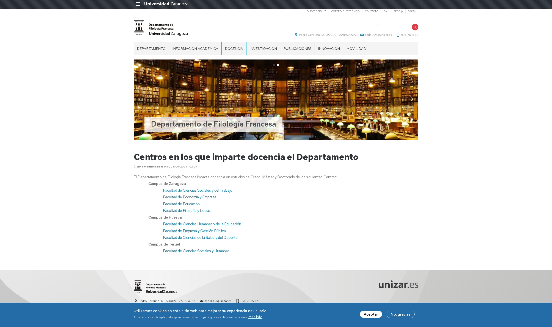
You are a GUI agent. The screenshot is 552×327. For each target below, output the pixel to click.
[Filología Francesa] (196, 286)
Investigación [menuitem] (263, 48)
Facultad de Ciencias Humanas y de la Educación (202, 224)
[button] (412, 99)
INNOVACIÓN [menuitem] (329, 48)
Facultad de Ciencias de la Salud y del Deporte (200, 237)
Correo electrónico (345, 11)
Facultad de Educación (181, 204)
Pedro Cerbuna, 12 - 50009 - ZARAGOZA (327, 35)
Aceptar (371, 314)
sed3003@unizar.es (378, 35)
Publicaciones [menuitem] (297, 48)
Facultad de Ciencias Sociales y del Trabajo (197, 190)
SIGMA (412, 11)
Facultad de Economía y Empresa (189, 197)
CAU (386, 11)
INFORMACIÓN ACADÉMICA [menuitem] (195, 48)
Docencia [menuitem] (234, 48)
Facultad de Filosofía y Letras (187, 210)
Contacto (371, 11)
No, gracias (401, 314)
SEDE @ (398, 11)
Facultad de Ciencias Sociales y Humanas (196, 251)
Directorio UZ (316, 11)
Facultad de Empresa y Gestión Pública (194, 230)
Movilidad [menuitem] (356, 48)
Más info (255, 317)
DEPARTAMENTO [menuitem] (151, 48)
